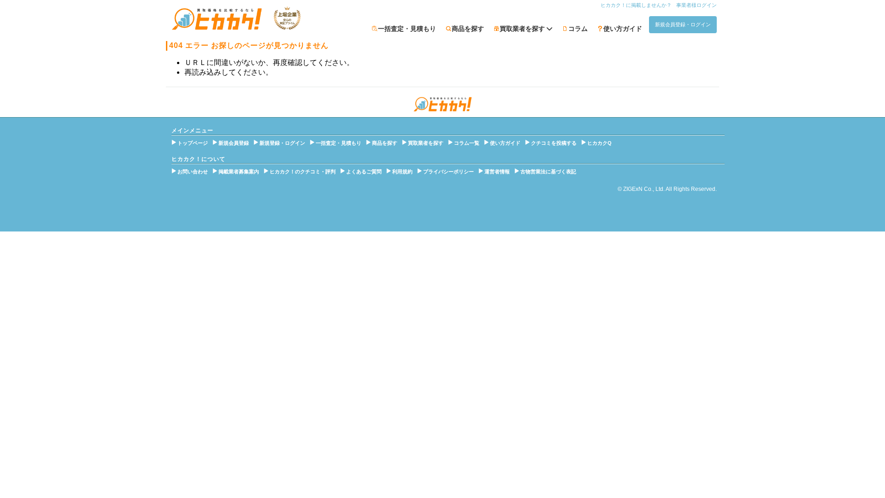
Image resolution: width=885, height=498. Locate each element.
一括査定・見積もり (407, 28)
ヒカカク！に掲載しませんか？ (636, 5)
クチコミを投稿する (554, 143)
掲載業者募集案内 (238, 171)
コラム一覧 (466, 143)
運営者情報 (497, 171)
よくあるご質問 (364, 171)
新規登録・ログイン (282, 143)
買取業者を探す (425, 143)
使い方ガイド (622, 28)
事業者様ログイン (696, 5)
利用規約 (402, 171)
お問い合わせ (192, 171)
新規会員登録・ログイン (683, 24)
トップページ (192, 143)
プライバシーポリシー (448, 171)
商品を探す (468, 28)
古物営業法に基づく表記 (548, 171)
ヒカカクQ (599, 143)
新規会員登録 (233, 143)
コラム (578, 28)
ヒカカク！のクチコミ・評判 (303, 171)
